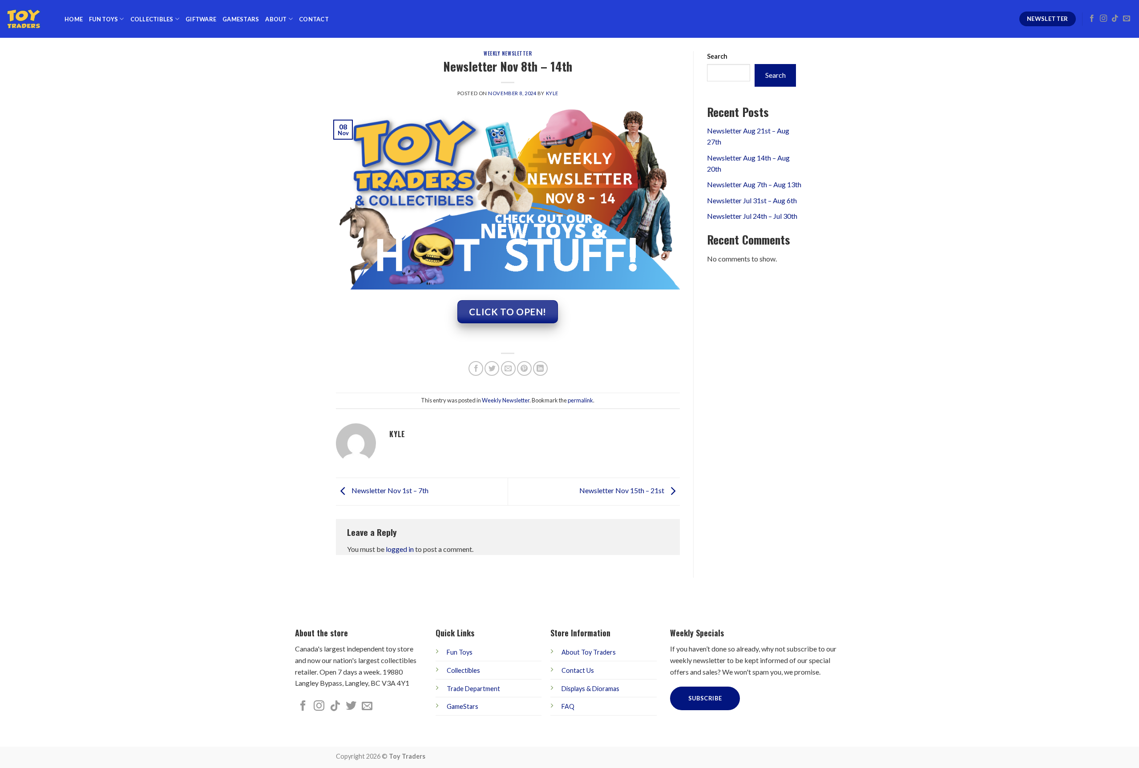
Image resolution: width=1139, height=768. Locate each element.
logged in (400, 549)
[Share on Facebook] (476, 368)
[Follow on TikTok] (1115, 19)
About (276, 19)
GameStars (240, 19)
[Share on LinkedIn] (540, 368)
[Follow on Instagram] (1103, 19)
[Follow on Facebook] (1091, 19)
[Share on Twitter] (492, 368)
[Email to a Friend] (508, 368)
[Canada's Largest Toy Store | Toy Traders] (29, 19)
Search (717, 56)
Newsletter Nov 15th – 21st (622, 491)
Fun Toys (103, 19)
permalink (580, 400)
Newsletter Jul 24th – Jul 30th (752, 216)
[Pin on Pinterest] (524, 368)
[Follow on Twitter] (351, 706)
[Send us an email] (1126, 19)
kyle (552, 93)
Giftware (201, 19)
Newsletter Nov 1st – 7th (389, 491)
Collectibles (152, 19)
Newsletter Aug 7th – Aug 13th (754, 184)
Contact (314, 19)
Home (74, 19)
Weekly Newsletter (508, 53)
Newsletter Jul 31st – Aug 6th (752, 200)
